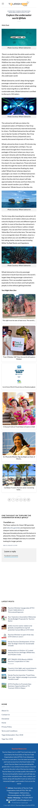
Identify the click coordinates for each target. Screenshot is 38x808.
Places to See (24, 12)
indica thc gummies (13, 528)
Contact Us (6, 715)
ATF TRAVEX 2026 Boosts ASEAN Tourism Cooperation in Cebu (20, 660)
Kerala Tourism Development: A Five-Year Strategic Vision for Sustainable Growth (21, 644)
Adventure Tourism (14, 11)
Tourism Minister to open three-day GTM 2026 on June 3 (21, 636)
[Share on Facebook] (13, 500)
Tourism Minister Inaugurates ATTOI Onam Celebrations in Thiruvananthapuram (21, 610)
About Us (5, 711)
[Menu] (3, 3)
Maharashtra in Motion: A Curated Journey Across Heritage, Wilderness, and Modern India (21, 652)
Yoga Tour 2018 (7, 739)
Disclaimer (5, 719)
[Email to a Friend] (21, 500)
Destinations (25, 11)
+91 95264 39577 (27, 798)
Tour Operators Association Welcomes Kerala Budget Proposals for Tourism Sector (22, 619)
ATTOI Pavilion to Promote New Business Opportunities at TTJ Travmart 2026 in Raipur (19, 686)
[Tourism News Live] (19, 3)
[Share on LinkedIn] (28, 500)
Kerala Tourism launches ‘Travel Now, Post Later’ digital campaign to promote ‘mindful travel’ (22, 677)
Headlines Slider (14, 12)
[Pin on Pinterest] (24, 500)
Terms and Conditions (9, 731)
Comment (11, 663)
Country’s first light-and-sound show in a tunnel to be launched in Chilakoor (22, 669)
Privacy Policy (7, 727)
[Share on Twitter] (17, 500)
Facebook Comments (11, 556)
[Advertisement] (19, 581)
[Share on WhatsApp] (9, 500)
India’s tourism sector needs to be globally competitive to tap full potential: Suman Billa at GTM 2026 (21, 628)
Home (4, 723)
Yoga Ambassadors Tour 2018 (12, 735)
